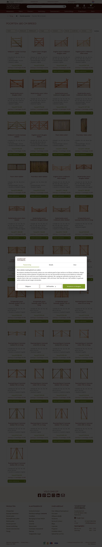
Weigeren (28, 286)
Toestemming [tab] (27, 265)
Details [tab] (51, 265)
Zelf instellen (50, 286)
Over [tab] (74, 265)
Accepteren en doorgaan (74, 286)
